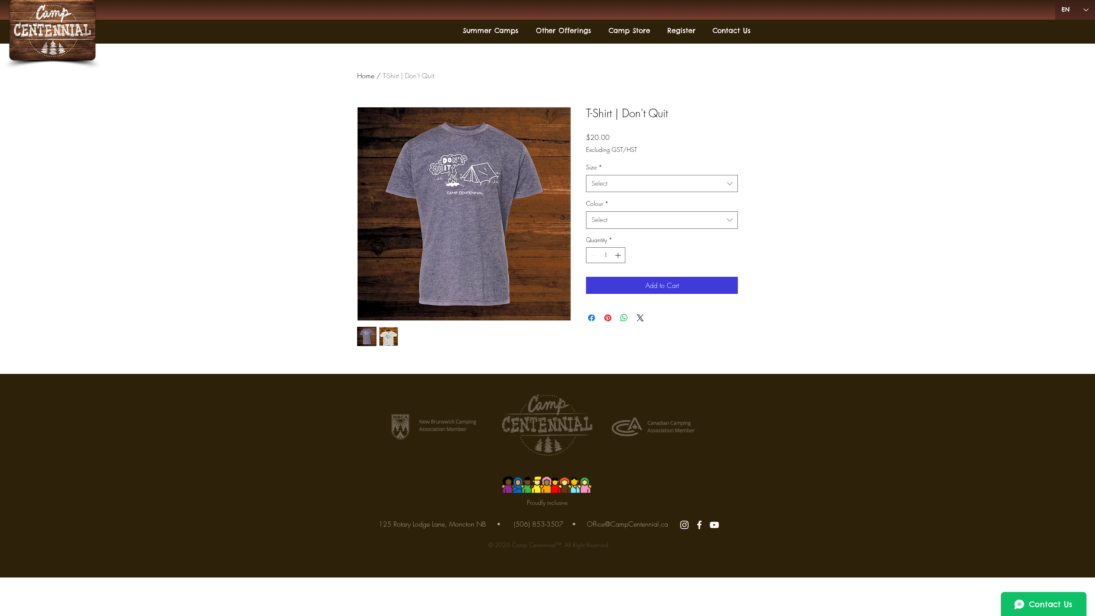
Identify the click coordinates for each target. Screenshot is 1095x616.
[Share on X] (640, 318)
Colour (597, 203)
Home (365, 75)
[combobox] (662, 183)
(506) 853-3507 (538, 524)
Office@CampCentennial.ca (627, 524)
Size (594, 167)
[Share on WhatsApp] (624, 318)
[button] (488, 31)
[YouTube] (714, 524)
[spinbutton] (605, 255)
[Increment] (618, 255)
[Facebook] (699, 524)
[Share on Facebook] (591, 318)
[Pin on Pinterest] (608, 318)
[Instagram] (684, 524)
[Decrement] (592, 255)
